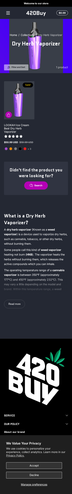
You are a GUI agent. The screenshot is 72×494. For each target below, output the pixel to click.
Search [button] (38, 185)
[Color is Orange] (10, 148)
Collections (27, 35)
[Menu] (8, 13)
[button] (61, 13)
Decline (34, 475)
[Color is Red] (25, 148)
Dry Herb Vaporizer (50, 35)
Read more (14, 304)
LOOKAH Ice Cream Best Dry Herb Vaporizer (16, 128)
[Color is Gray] (15, 148)
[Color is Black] (20, 148)
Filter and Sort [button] (18, 67)
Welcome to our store (36, 3)
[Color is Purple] (6, 148)
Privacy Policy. (15, 455)
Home (13, 35)
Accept (34, 465)
